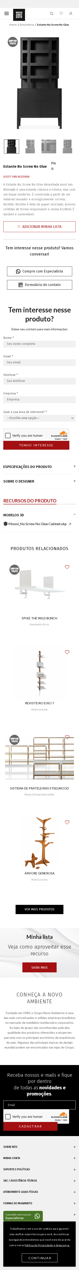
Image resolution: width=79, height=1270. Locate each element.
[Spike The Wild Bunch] (39, 587)
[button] (39, 226)
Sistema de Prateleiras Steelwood (39, 788)
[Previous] (11, 83)
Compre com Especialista (42, 271)
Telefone (10, 375)
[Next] (68, 83)
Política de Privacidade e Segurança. (47, 1245)
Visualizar (39, 637)
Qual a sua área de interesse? (25, 412)
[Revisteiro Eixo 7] (39, 673)
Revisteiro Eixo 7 (39, 703)
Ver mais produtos (39, 909)
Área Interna (27, 24)
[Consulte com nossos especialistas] (23, 1216)
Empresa (10, 393)
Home (13, 24)
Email (8, 356)
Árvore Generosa (40, 873)
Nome (8, 338)
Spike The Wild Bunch (39, 618)
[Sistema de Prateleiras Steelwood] (39, 758)
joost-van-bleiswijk (16, 176)
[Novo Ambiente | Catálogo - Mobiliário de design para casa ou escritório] (19, 15)
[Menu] (6, 13)
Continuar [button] (40, 1258)
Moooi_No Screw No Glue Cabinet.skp (37, 524)
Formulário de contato (43, 285)
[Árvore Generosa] (39, 843)
